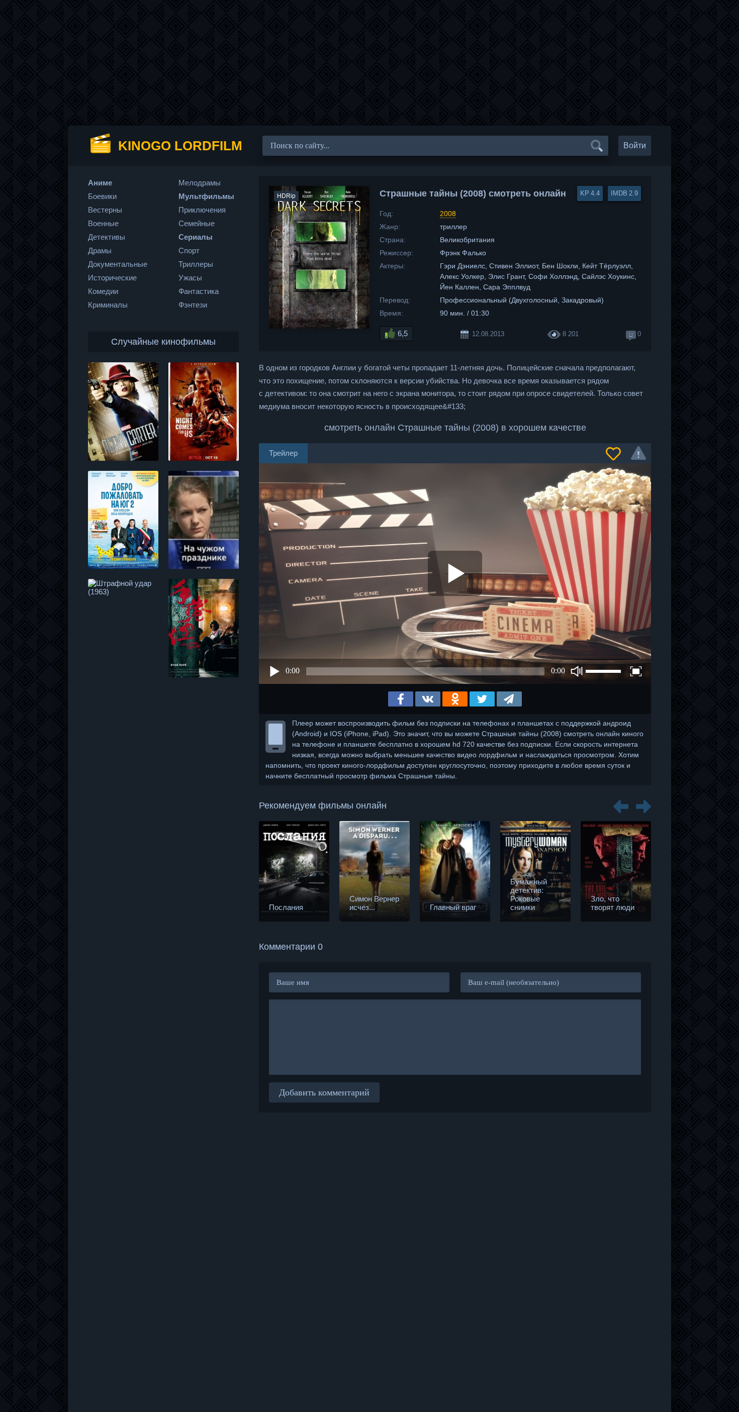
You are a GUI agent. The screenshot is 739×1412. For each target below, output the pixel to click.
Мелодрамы (199, 182)
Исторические (112, 277)
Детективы (106, 237)
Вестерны (105, 210)
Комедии (103, 291)
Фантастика (198, 291)
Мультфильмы (206, 196)
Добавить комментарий (324, 1092)
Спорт (189, 250)
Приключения (202, 210)
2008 (448, 214)
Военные (103, 223)
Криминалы (108, 304)
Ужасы (190, 277)
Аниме (100, 182)
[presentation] (620, 803)
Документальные (117, 264)
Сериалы (195, 237)
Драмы (100, 250)
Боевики (102, 196)
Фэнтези (192, 304)
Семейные (196, 223)
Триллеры (195, 264)
